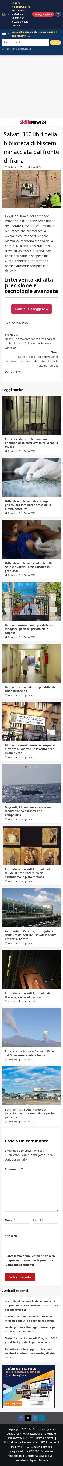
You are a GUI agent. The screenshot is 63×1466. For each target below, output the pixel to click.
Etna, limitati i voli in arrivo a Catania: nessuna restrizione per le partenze (29, 1113)
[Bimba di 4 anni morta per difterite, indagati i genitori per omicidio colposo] (31, 601)
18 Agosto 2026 (28, 943)
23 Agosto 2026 (28, 575)
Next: (32, 358)
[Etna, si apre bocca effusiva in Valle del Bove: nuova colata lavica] (31, 1027)
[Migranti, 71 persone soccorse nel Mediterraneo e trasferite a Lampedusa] (31, 783)
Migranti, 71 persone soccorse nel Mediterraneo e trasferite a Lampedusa (28, 811)
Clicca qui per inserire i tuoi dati (16, 49)
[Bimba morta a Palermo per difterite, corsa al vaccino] (31, 663)
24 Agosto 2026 (28, 451)
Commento (14, 1169)
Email (38, 1220)
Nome (10, 1220)
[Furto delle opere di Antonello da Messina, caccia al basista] (31, 969)
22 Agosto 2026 (28, 637)
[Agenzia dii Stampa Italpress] (28, 1386)
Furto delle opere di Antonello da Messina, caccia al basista (28, 995)
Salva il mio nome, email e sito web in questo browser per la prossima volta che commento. (30, 1260)
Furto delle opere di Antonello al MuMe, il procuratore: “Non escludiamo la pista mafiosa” (27, 873)
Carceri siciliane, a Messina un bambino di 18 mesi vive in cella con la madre (31, 443)
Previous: (30, 341)
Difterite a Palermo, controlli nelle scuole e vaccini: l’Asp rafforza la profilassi (28, 567)
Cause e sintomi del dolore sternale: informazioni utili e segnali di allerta (29, 1318)
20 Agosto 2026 (28, 757)
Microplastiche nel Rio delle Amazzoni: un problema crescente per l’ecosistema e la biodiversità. (31, 1305)
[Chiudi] (8, 14)
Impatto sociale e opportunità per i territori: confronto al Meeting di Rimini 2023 (31, 1353)
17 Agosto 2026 (28, 1001)
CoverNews (22, 1460)
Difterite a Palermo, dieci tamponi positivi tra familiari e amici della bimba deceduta (28, 505)
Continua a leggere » (31, 309)
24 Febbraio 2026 (32, 167)
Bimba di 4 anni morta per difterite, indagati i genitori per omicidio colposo (29, 629)
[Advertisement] (31, 86)
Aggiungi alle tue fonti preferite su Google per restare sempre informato (20, 14)
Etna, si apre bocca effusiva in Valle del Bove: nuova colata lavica (29, 1053)
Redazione (13, 167)
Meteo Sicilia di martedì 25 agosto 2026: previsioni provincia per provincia (31, 1340)
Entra (55, 42)
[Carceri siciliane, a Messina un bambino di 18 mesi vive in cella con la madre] (31, 415)
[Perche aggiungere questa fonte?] (58, 14)
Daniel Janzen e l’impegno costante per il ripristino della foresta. (31, 1329)
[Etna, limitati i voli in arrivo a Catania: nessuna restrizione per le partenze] (31, 1085)
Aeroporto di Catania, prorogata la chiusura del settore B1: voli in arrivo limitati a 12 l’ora (30, 935)
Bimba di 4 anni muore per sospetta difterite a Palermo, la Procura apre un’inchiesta (30, 749)
